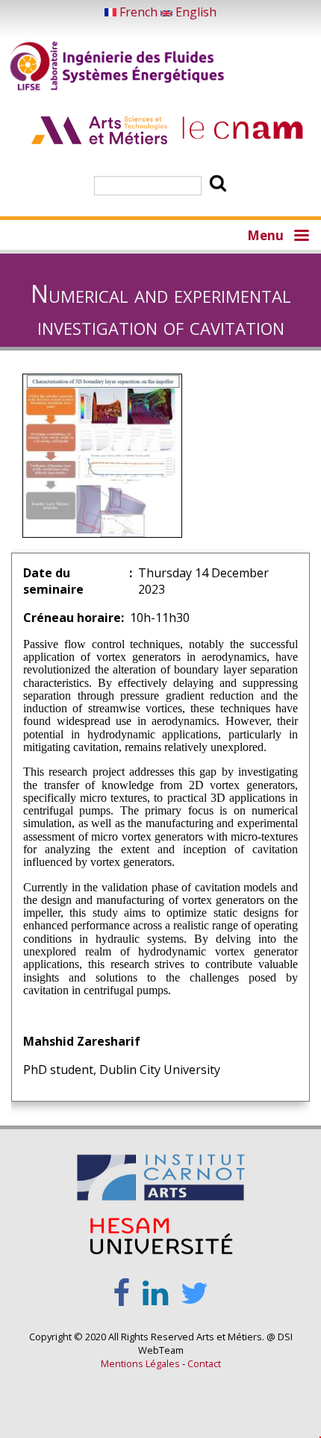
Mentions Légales (140, 1363)
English (194, 12)
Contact (204, 1363)
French (138, 12)
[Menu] (300, 235)
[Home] (117, 68)
